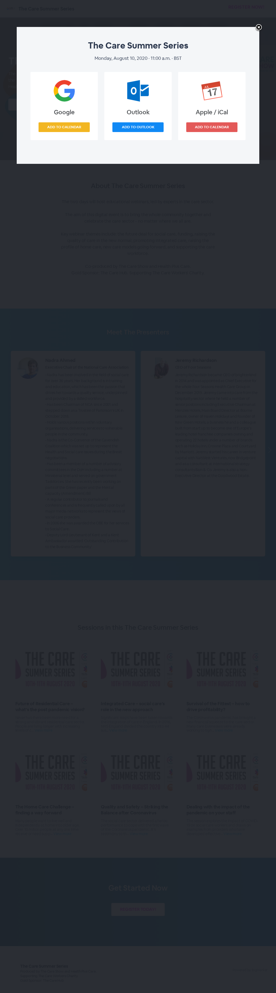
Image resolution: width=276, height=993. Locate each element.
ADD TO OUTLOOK (138, 127)
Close (259, 28)
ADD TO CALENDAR (64, 127)
